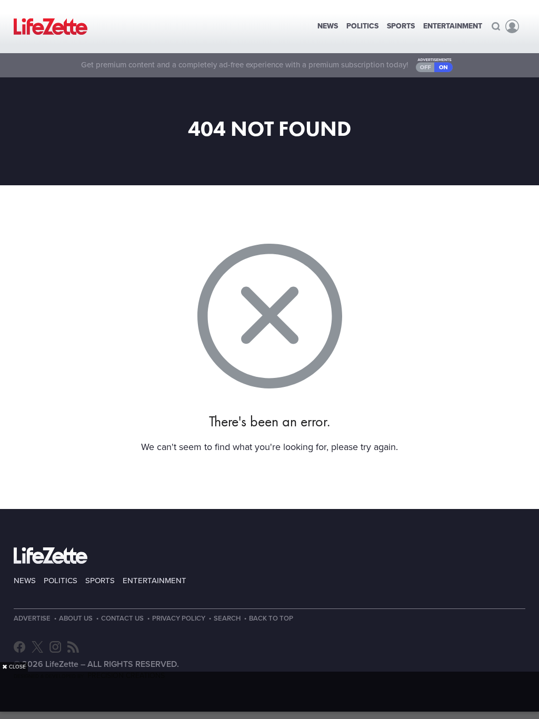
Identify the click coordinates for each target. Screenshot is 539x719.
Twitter (37, 647)
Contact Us (122, 618)
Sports (401, 26)
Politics (362, 26)
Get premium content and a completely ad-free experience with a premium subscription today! (244, 64)
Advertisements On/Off (434, 65)
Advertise (32, 618)
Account (512, 26)
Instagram (55, 647)
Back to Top (271, 618)
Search (495, 26)
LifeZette (50, 555)
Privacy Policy (178, 618)
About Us (76, 618)
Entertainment (452, 26)
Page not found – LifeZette (50, 26)
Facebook (19, 647)
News (327, 26)
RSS (73, 647)
